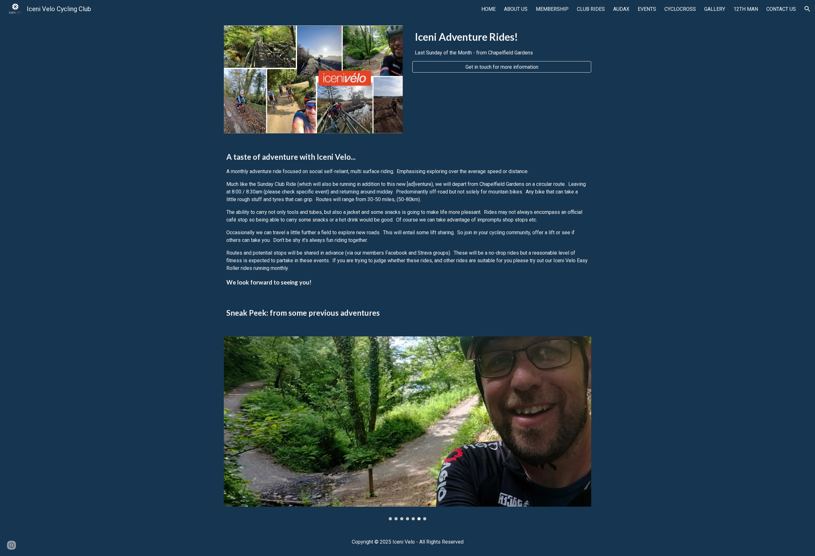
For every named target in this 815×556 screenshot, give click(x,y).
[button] (807, 9)
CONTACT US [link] (781, 9)
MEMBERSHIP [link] (552, 9)
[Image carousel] (407, 428)
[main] (501, 43)
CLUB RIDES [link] (591, 9)
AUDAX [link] (621, 9)
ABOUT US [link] (516, 9)
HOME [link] (488, 9)
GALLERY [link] (714, 9)
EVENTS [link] (647, 9)
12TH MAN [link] (746, 9)
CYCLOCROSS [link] (680, 9)
